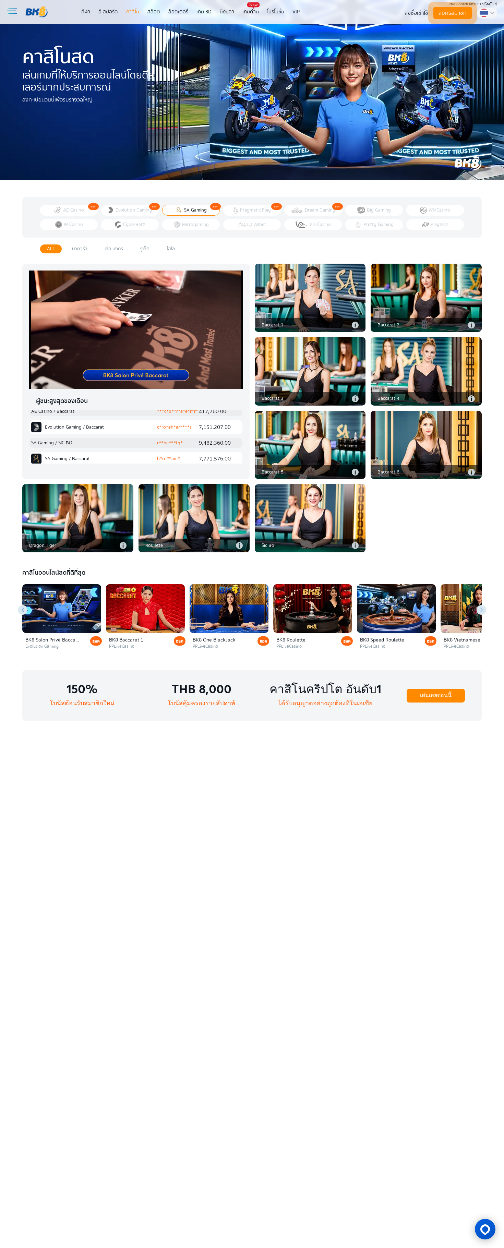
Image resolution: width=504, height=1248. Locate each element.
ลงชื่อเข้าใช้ (416, 13)
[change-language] (487, 13)
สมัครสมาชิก (452, 13)
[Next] (481, 610)
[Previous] (22, 610)
